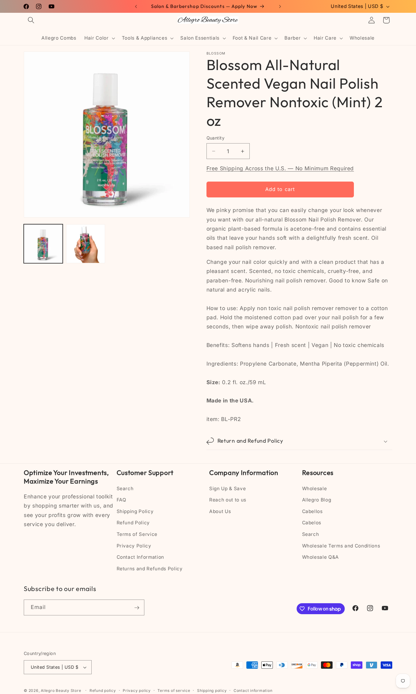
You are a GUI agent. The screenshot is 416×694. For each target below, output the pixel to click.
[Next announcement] (280, 6)
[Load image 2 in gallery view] (85, 243)
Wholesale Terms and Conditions (341, 546)
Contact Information (140, 557)
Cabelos (312, 523)
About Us (220, 511)
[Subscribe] (136, 608)
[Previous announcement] (136, 6)
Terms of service (173, 690)
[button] (31, 20)
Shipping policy (212, 690)
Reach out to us (227, 500)
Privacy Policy (134, 546)
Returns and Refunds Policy (150, 569)
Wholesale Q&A (320, 557)
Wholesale (314, 488)
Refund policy (103, 690)
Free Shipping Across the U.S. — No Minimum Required (280, 168)
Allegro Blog (316, 500)
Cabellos (312, 511)
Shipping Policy (135, 511)
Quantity (215, 137)
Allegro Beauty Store (61, 690)
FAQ (121, 500)
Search (125, 488)
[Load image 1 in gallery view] (43, 243)
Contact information (253, 690)
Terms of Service (137, 534)
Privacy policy (137, 690)
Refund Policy (133, 523)
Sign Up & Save (227, 488)
